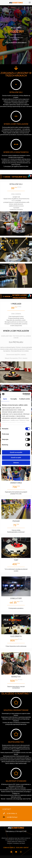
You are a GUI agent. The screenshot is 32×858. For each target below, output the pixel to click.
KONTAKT (26, 847)
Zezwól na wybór (16, 457)
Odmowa (16, 462)
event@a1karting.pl (12, 817)
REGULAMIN (19, 847)
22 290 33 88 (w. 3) (12, 813)
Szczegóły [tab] (13, 399)
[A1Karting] (16, 2)
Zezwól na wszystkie (16, 452)
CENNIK (5, 847)
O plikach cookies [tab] (24, 399)
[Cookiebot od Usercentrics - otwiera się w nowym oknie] (23, 394)
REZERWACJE (11, 847)
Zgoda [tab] (5, 399)
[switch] (27, 434)
